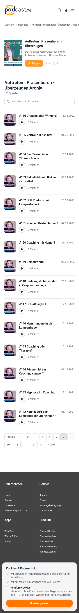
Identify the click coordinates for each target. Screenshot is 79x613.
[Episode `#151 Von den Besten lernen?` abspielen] (22, 230)
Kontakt (43, 495)
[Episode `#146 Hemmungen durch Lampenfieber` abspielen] (22, 334)
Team (7, 495)
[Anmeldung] (66, 10)
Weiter (51, 444)
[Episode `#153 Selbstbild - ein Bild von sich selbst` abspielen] (22, 188)
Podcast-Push (46, 541)
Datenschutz (46, 510)
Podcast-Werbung (48, 546)
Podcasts (23, 24)
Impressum (10, 505)
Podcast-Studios (48, 536)
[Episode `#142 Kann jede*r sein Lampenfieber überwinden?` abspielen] (22, 422)
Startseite (9, 24)
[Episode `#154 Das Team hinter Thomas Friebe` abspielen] (22, 165)
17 (41, 444)
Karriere (8, 500)
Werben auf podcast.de (15, 510)
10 (8, 444)
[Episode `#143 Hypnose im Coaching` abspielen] (22, 399)
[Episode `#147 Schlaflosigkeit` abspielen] (22, 311)
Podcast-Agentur (48, 551)
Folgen (36, 63)
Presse (43, 500)
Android (8, 541)
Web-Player (10, 531)
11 (16, 444)
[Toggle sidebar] (72, 10)
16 (32, 444)
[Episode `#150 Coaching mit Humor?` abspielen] (22, 249)
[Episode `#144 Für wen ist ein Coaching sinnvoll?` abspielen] (22, 380)
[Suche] (59, 10)
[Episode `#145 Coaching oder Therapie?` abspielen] (22, 357)
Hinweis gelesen (39, 603)
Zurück (11, 436)
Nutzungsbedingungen (51, 505)
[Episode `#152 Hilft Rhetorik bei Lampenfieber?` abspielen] (22, 211)
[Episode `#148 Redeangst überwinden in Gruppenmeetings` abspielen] (22, 292)
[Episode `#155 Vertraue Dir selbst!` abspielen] (22, 142)
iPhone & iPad (11, 536)
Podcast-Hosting (48, 531)
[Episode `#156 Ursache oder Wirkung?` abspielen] (22, 122)
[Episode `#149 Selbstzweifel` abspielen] (22, 268)
